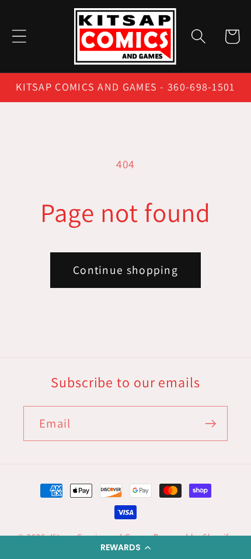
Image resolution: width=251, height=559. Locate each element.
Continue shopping (125, 269)
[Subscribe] (210, 424)
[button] (125, 547)
